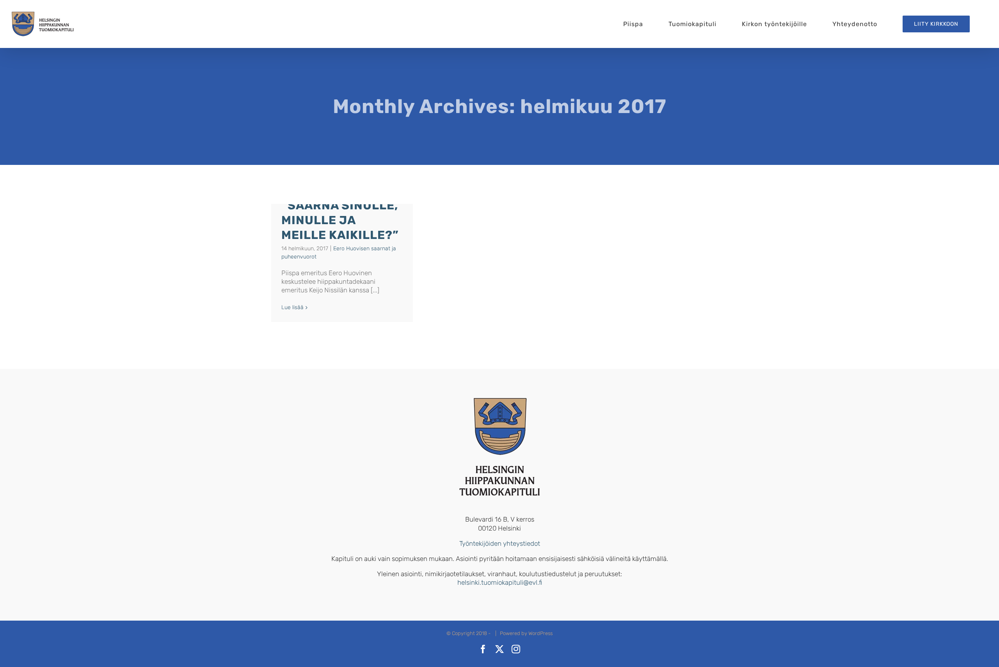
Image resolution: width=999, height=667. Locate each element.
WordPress (540, 633)
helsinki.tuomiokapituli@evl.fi (499, 582)
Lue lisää (292, 307)
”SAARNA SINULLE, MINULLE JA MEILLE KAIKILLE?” (340, 220)
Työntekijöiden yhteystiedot (499, 543)
